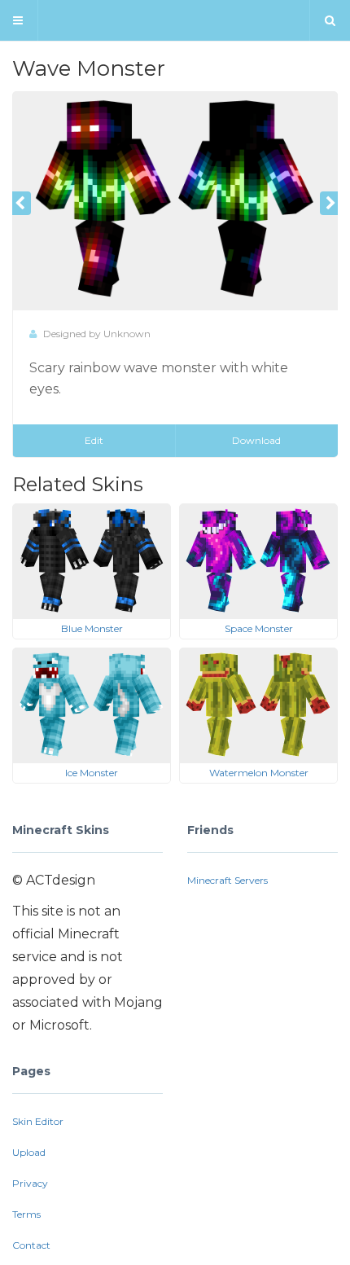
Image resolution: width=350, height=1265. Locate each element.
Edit (94, 440)
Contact (31, 1245)
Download (256, 440)
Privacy (30, 1183)
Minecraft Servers (227, 880)
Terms (26, 1214)
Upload (29, 1152)
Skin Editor (37, 1121)
